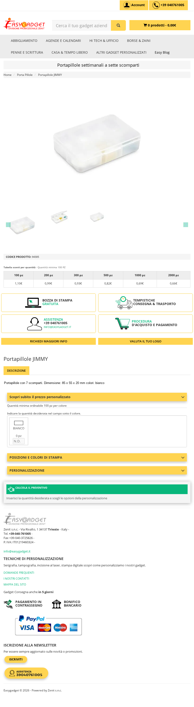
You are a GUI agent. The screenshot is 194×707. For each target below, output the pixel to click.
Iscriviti (15, 659)
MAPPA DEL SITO (15, 584)
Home (8, 75)
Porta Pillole (25, 75)
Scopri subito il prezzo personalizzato (40, 397)
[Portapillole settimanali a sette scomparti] (22, 224)
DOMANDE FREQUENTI (19, 573)
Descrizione (16, 371)
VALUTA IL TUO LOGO (145, 341)
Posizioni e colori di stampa (35, 457)
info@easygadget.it (57, 327)
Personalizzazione (26, 470)
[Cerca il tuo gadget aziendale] (118, 25)
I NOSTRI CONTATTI (16, 579)
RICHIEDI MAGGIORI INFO (48, 341)
